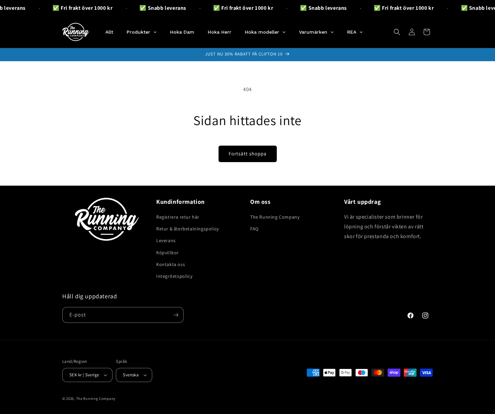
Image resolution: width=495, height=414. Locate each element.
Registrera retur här (177, 217)
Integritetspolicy (174, 276)
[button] (397, 32)
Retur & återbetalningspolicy (187, 229)
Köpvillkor (167, 253)
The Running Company (274, 217)
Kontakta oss (170, 264)
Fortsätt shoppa (248, 153)
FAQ (254, 229)
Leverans (166, 240)
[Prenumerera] (175, 315)
